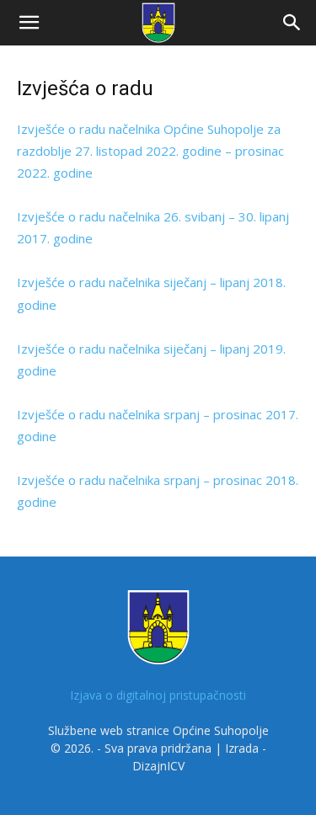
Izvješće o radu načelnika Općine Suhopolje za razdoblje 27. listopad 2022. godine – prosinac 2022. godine (150, 150)
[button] (29, 22)
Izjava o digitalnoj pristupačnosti (158, 695)
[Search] (292, 22)
